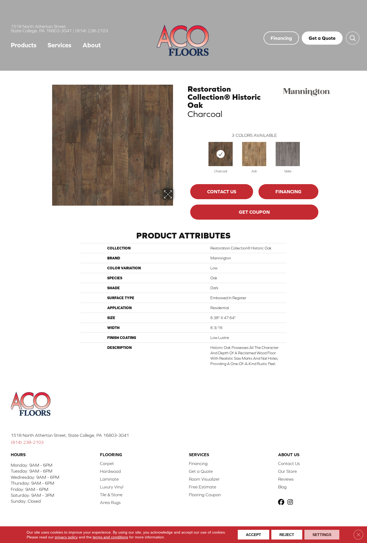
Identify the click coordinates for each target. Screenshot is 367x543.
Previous (185, 148)
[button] (352, 37)
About (91, 45)
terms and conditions (110, 537)
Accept (253, 535)
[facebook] (282, 502)
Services (59, 45)
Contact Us (221, 191)
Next (324, 148)
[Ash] (254, 154)
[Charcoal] (220, 154)
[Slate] (287, 154)
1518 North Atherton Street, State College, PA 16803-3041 (70, 435)
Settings (321, 535)
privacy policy (66, 537)
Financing (288, 191)
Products (24, 45)
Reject (286, 535)
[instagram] (291, 502)
